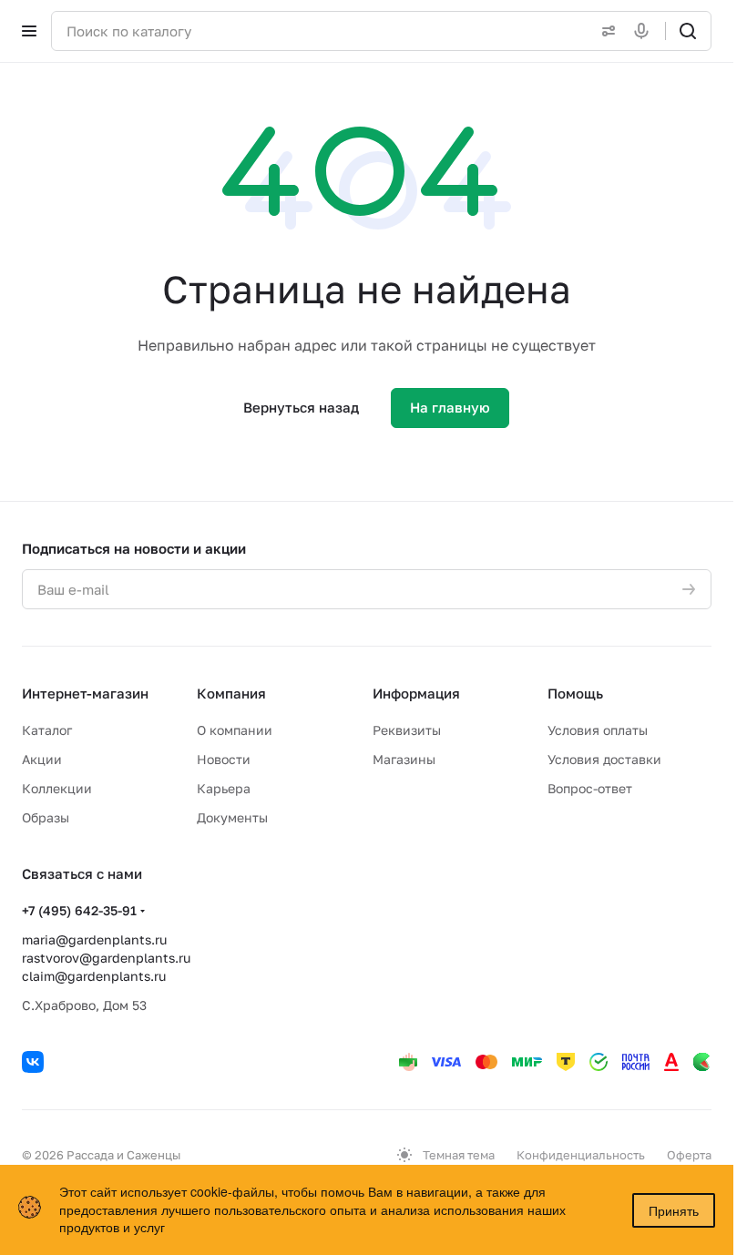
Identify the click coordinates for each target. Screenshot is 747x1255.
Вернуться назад (301, 407)
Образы (45, 817)
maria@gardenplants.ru (94, 939)
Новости (224, 759)
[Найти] (688, 31)
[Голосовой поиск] (645, 31)
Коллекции (57, 788)
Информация (416, 693)
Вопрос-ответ (589, 788)
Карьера (224, 788)
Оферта (689, 1155)
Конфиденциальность (581, 1155)
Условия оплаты (597, 730)
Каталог (47, 730)
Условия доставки (604, 759)
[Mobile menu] (29, 31)
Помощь (575, 693)
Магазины (404, 759)
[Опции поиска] (605, 31)
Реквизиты (407, 730)
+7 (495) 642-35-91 (79, 910)
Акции (42, 759)
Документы (232, 817)
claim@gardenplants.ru (94, 976)
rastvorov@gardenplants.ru (106, 957)
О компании (234, 730)
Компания (231, 693)
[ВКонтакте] (33, 1062)
